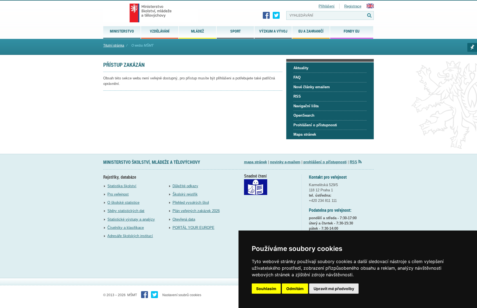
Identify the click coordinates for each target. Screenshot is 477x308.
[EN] (370, 7)
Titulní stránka (113, 45)
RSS (353, 162)
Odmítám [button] (295, 288)
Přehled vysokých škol (191, 202)
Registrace (352, 6)
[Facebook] (266, 15)
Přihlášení (327, 6)
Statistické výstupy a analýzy (131, 219)
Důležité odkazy (185, 186)
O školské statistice (123, 202)
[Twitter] (276, 15)
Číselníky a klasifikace (125, 228)
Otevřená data (184, 219)
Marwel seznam (472, 47)
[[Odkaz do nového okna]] (255, 194)
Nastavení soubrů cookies (181, 295)
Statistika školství (121, 186)
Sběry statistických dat (125, 211)
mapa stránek (255, 162)
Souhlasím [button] (266, 288)
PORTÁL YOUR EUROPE (193, 228)
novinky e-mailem (285, 162)
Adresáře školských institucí (130, 236)
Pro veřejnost (118, 194)
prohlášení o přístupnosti (325, 162)
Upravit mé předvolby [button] (334, 288)
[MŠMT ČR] (150, 13)
